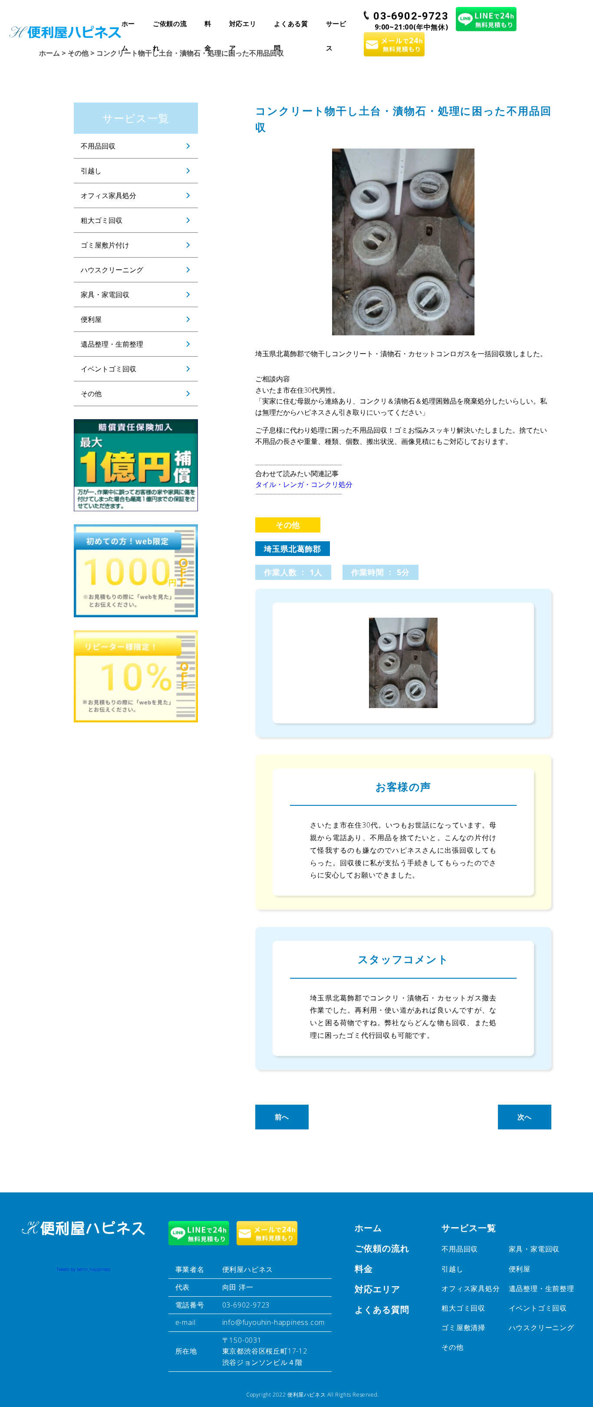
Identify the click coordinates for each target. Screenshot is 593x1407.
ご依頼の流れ (170, 27)
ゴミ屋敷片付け (105, 245)
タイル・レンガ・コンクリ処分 (304, 484)
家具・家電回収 (105, 294)
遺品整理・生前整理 (112, 344)
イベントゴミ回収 (108, 369)
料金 (207, 27)
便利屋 (91, 319)
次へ (524, 1117)
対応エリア (243, 27)
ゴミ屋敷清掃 (463, 1327)
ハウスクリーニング (112, 270)
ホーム (128, 27)
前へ (282, 1117)
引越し (91, 170)
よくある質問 (291, 27)
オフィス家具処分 (108, 195)
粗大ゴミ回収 (101, 220)
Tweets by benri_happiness (83, 1269)
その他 (91, 393)
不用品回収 (98, 146)
